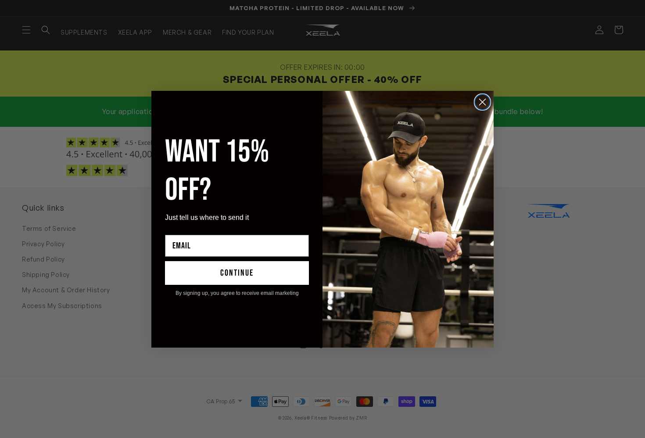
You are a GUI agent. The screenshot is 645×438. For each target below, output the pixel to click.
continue (237, 273)
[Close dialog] (482, 102)
